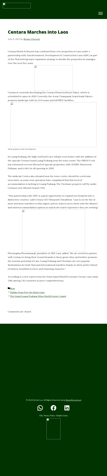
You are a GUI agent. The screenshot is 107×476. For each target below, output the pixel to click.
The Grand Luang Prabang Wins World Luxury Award (38, 296)
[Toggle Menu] (100, 13)
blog (12, 288)
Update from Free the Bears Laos (27, 292)
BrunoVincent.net (73, 400)
